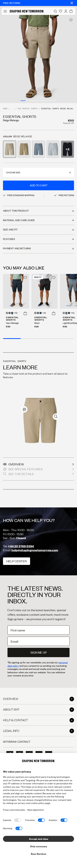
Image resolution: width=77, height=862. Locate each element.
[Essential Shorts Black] (44, 291)
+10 (16, 313)
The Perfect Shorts (28, 109)
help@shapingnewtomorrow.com (34, 550)
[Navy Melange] (12, 313)
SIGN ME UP (38, 652)
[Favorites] (60, 11)
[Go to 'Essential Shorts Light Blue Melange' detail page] (38, 149)
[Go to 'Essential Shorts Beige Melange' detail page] (9, 149)
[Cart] (71, 11)
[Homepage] (27, 11)
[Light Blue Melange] (9, 313)
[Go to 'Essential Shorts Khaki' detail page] (24, 149)
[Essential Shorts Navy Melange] (16, 291)
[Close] (72, 3)
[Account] (65, 11)
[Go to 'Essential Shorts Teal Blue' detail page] (53, 149)
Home (5, 109)
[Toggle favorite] (71, 20)
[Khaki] (7, 313)
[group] (38, 59)
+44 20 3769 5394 (21, 546)
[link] (24, 409)
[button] (25, 313)
